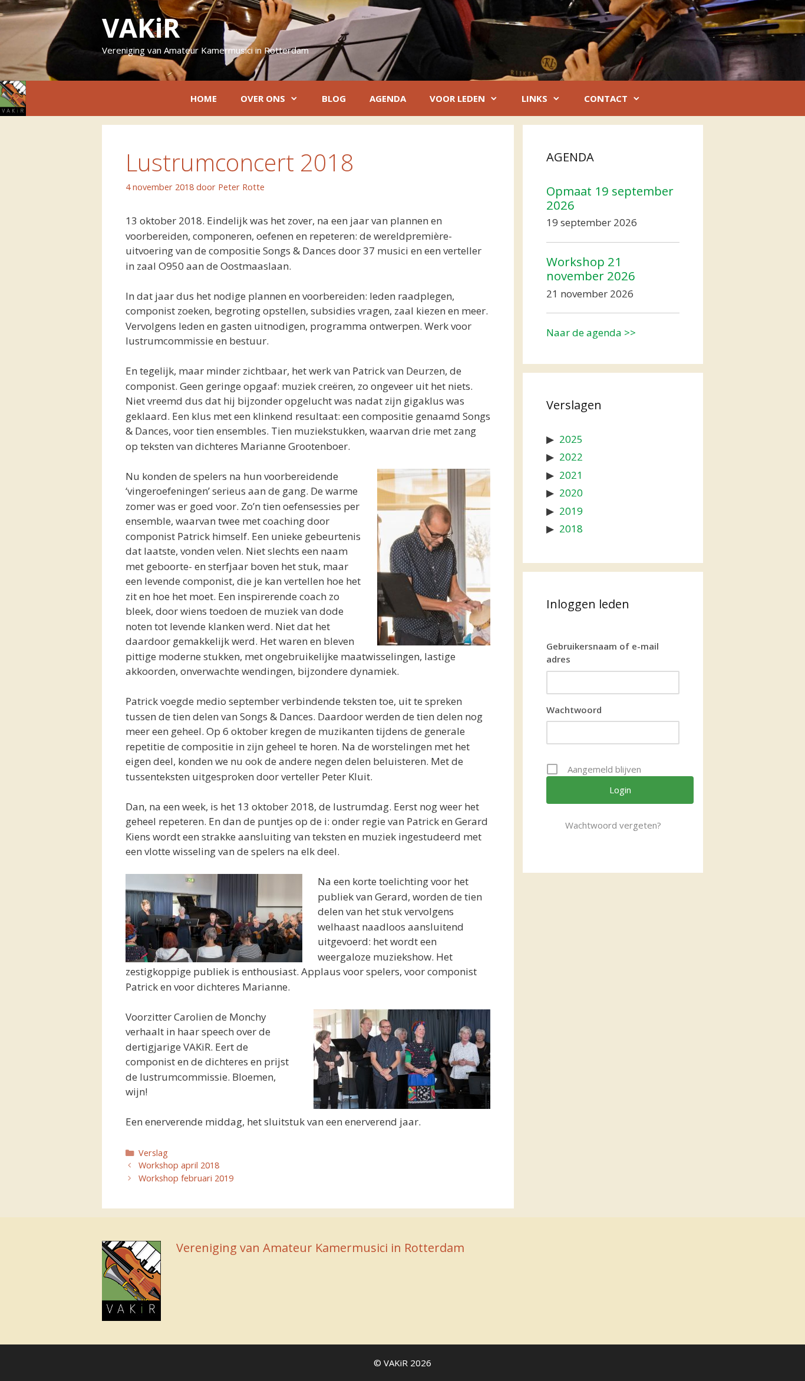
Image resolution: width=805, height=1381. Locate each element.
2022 (571, 456)
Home (203, 98)
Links (534, 98)
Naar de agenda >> (591, 332)
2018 (571, 528)
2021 (571, 475)
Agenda (387, 98)
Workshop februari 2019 (185, 1178)
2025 (571, 439)
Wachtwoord (574, 710)
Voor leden (457, 98)
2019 (571, 511)
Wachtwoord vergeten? (613, 825)
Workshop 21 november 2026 (590, 268)
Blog (334, 98)
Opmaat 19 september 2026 (610, 198)
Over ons (262, 98)
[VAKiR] (13, 98)
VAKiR (141, 27)
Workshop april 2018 (178, 1165)
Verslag (153, 1152)
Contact (606, 98)
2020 (571, 492)
